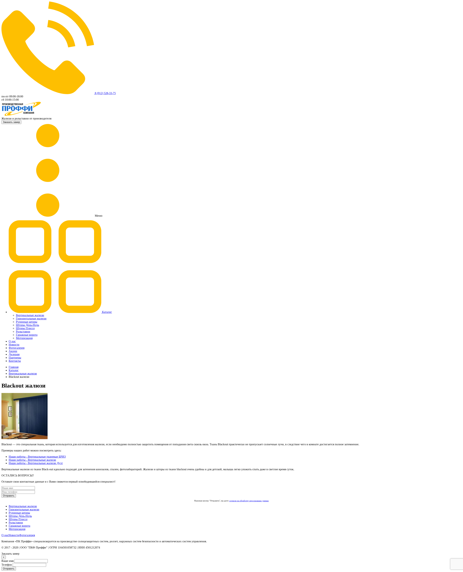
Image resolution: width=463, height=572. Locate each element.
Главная (13, 367)
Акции (13, 351)
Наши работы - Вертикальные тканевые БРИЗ (37, 456)
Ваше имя (7, 560)
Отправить (8, 495)
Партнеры (15, 357)
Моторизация (24, 338)
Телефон (6, 564)
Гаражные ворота (26, 334)
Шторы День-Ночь (27, 325)
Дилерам (14, 354)
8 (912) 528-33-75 (105, 93)
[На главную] (21, 115)
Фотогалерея (16, 347)
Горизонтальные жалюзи (31, 318)
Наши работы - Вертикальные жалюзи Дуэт (36, 463)
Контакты (15, 360)
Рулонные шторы (26, 321)
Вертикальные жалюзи (30, 315)
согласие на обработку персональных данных (249, 501)
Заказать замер (11, 122)
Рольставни (23, 331)
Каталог (106, 312)
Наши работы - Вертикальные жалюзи (32, 459)
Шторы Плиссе (25, 328)
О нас (12, 341)
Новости (14, 344)
